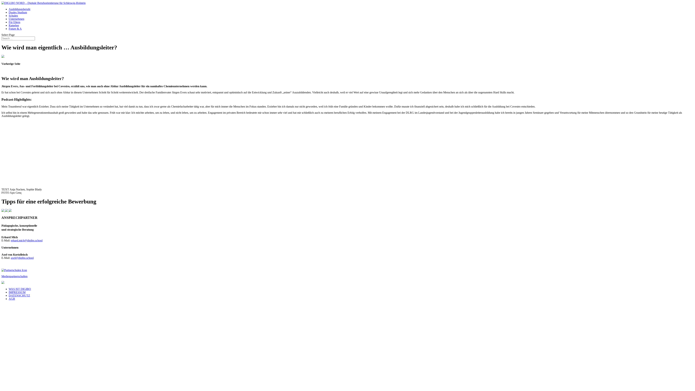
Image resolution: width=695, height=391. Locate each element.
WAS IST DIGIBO (20, 289)
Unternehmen (16, 18)
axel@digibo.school (22, 257)
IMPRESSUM (17, 292)
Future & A (15, 28)
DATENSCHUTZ (19, 295)
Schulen (13, 15)
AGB (12, 298)
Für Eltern (14, 22)
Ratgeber (14, 25)
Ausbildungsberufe (19, 9)
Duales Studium (18, 12)
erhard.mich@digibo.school (27, 240)
